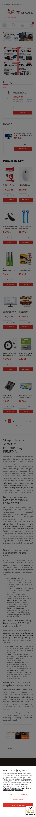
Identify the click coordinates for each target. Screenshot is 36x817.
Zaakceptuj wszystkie (18, 805)
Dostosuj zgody (18, 800)
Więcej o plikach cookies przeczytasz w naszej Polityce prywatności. (17, 789)
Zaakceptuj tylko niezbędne (18, 794)
